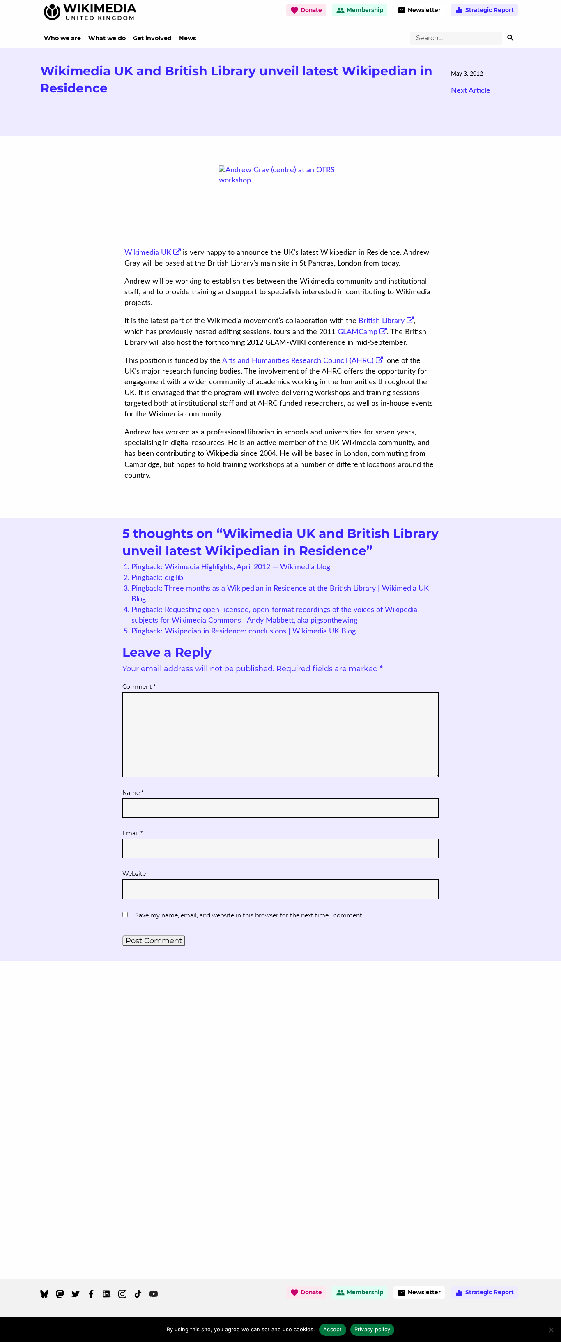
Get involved (152, 38)
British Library (382, 321)
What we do (107, 38)
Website (134, 874)
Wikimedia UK (147, 252)
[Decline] (551, 1330)
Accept (332, 1329)
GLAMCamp (357, 332)
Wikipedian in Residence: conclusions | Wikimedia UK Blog (260, 631)
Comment (139, 687)
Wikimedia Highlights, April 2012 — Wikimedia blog (247, 567)
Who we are (62, 38)
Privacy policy (372, 1329)
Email (132, 833)
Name (132, 793)
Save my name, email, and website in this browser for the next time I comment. (249, 915)
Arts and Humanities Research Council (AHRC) (298, 361)
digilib (174, 578)
